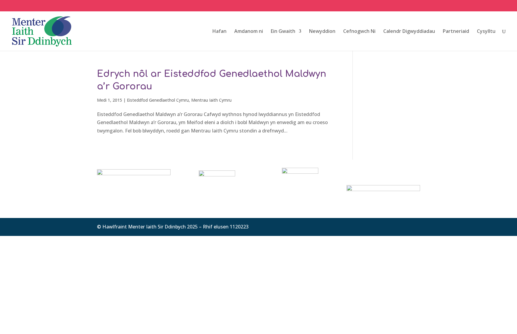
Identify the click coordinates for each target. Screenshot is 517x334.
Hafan (219, 31)
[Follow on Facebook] (391, 226)
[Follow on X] (403, 226)
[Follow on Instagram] (415, 226)
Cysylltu (486, 31)
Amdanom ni (248, 31)
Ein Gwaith (283, 31)
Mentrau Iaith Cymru (211, 100)
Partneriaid (456, 31)
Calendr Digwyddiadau (409, 31)
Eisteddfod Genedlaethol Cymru (158, 100)
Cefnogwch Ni (359, 31)
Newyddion (322, 31)
